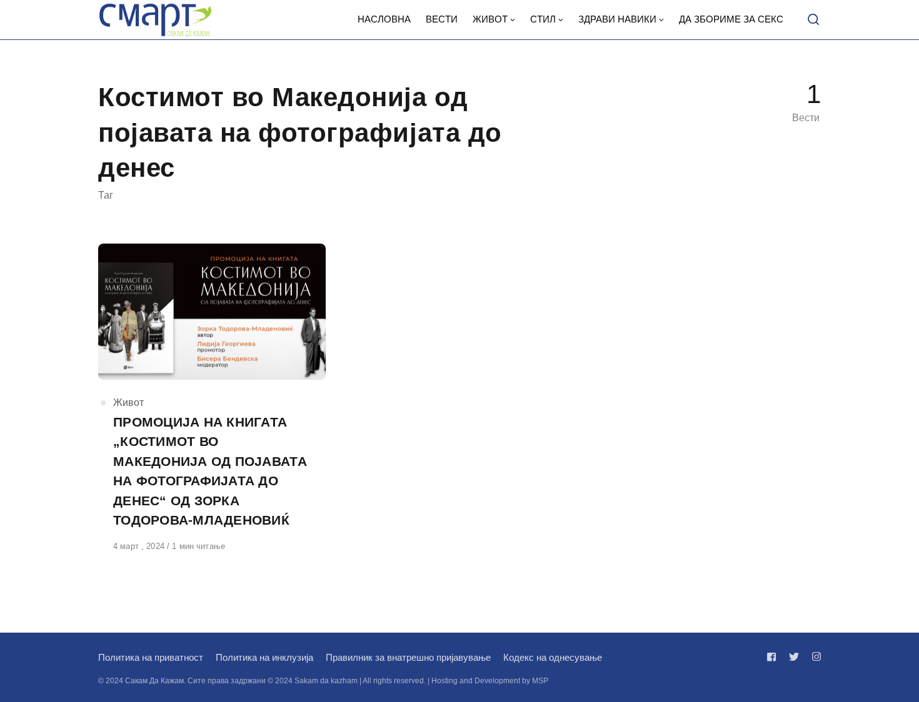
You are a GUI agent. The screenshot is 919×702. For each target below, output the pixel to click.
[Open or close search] (813, 20)
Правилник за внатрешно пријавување (408, 657)
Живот (128, 402)
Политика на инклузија (264, 657)
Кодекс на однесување (552, 657)
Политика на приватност (150, 657)
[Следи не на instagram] (814, 656)
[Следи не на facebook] (774, 656)
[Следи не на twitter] (794, 656)
